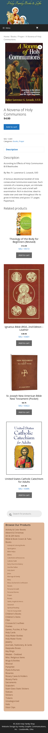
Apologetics (11, 548)
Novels (9, 586)
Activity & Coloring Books (16, 545)
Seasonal (10, 605)
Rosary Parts (11, 679)
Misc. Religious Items (15, 657)
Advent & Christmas (15, 532)
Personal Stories (13, 592)
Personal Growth (13, 589)
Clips (8, 620)
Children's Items (13, 617)
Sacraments (11, 682)
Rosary (9, 598)
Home (6, 36)
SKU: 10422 (24, 400)
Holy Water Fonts (14, 638)
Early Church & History (15, 564)
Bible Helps (11, 552)
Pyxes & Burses (13, 670)
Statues (9, 691)
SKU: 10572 (24, 243)
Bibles (9, 555)
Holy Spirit (11, 570)
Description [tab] (12, 149)
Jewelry (9, 642)
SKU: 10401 (24, 331)
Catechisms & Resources (15, 558)
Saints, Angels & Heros (15, 601)
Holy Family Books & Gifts (24, 3)
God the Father (12, 567)
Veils (8, 704)
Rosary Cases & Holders (16, 676)
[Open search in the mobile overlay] (45, 28)
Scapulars (10, 685)
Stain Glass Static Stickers (17, 688)
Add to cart (11, 126)
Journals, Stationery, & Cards (19, 645)
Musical (9, 663)
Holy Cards (11, 632)
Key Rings (10, 651)
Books (13, 36)
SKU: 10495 (24, 483)
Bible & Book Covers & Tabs (18, 539)
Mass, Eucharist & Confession (17, 583)
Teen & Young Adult (14, 611)
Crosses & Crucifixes (15, 623)
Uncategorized (12, 701)
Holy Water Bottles (14, 635)
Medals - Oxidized (14, 654)
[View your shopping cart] (37, 28)
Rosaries (10, 673)
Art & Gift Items (13, 536)
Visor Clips (10, 707)
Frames (9, 626)
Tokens (9, 698)
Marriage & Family (13, 576)
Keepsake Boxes (13, 648)
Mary (9, 580)
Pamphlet (10, 666)
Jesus (9, 573)
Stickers (9, 695)
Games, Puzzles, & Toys (16, 629)
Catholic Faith (12, 561)
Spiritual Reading (13, 608)
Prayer (21, 36)
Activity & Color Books (16, 529)
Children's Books (13, 613)
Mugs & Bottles (13, 660)
